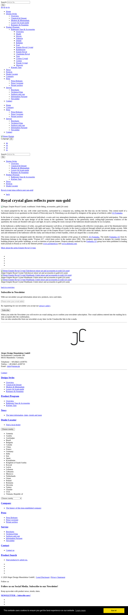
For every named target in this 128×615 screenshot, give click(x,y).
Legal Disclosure (43, 577)
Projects (9, 72)
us (7, 7)
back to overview (8, 287)
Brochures (15, 90)
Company (10, 76)
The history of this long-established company (23, 508)
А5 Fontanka (117, 213)
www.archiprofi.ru (50, 244)
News (8, 70)
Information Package (19, 96)
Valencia (19, 38)
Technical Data (17, 92)
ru (9, 7)
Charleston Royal (23, 54)
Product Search (9, 555)
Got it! (114, 611)
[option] (9, 434)
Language (5, 139)
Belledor (19, 43)
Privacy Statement (58, 577)
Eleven (19, 36)
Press (8, 79)
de (2, 7)
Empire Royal (21, 52)
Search (3, 2)
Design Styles (11, 14)
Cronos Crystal (22, 58)
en (4, 7)
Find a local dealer (13, 425)
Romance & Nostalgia (19, 25)
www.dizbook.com (69, 244)
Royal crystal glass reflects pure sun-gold (17, 190)
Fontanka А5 (114, 237)
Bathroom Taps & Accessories (23, 29)
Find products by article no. (17, 560)
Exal (18, 45)
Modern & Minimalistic (20, 20)
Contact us (10, 550)
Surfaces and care (18, 94)
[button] (8, 429)
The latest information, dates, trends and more (24, 415)
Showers (19, 65)
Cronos (19, 61)
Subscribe (5, 310)
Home (8, 11)
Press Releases (16, 81)
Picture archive (17, 85)
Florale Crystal (22, 63)
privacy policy (44, 306)
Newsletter (15, 99)
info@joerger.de (13, 366)
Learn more (81, 610)
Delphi (18, 41)
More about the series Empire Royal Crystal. (18, 248)
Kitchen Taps (16, 67)
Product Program (12, 27)
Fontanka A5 (91, 241)
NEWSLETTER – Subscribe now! (15, 595)
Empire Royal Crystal (24, 47)
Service (9, 88)
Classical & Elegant (18, 18)
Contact (9, 101)
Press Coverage (17, 83)
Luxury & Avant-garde (20, 23)
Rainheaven (20, 49)
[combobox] (64, 464)
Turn (18, 56)
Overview (15, 16)
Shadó (18, 34)
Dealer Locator (12, 74)
